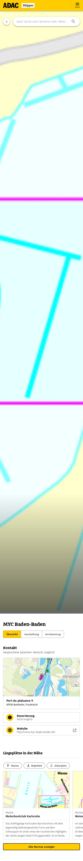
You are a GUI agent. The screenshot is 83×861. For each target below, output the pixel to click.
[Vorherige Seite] (6, 21)
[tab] (12, 634)
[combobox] (46, 21)
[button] (73, 21)
